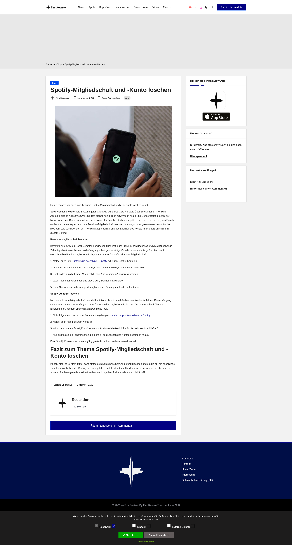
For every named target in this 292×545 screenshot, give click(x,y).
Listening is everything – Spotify (90, 261)
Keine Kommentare (111, 98)
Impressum (188, 474)
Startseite (50, 64)
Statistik (142, 527)
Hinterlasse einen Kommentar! (209, 188)
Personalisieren (146, 541)
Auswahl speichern (159, 535)
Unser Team (189, 469)
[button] (231, 7)
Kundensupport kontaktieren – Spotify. (130, 315)
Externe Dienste (181, 527)
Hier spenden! (198, 156)
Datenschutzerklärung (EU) (197, 480)
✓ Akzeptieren (130, 535)
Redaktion (80, 400)
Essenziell (105, 527)
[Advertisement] (146, 39)
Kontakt (186, 463)
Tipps (59, 64)
